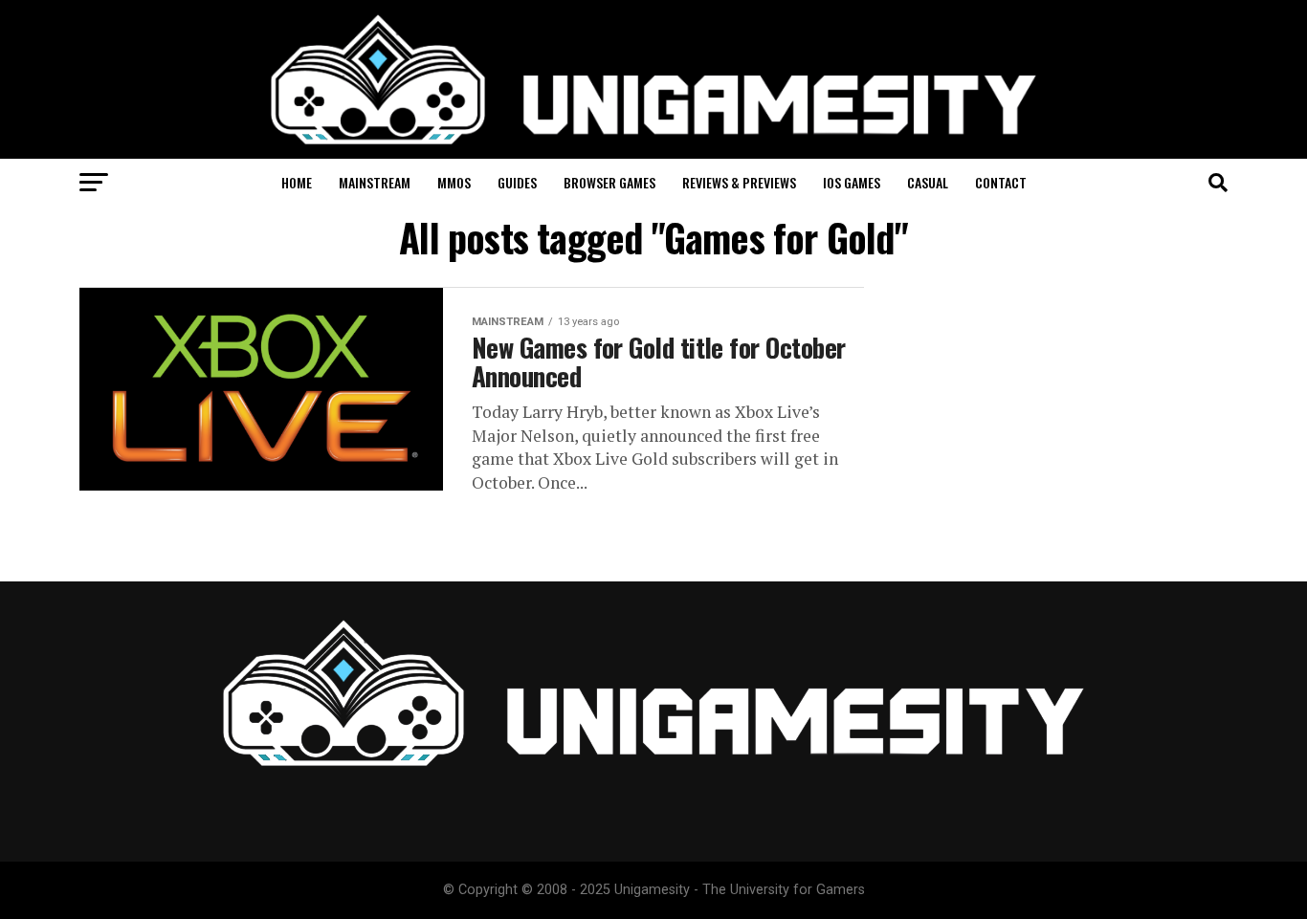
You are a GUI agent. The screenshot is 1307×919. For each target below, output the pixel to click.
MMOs (454, 182)
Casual (927, 182)
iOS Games (851, 182)
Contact (1001, 182)
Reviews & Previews (739, 182)
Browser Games (609, 182)
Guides (517, 182)
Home (296, 182)
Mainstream (374, 182)
